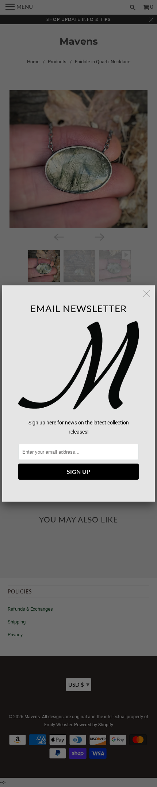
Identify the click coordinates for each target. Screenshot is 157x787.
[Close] (147, 293)
